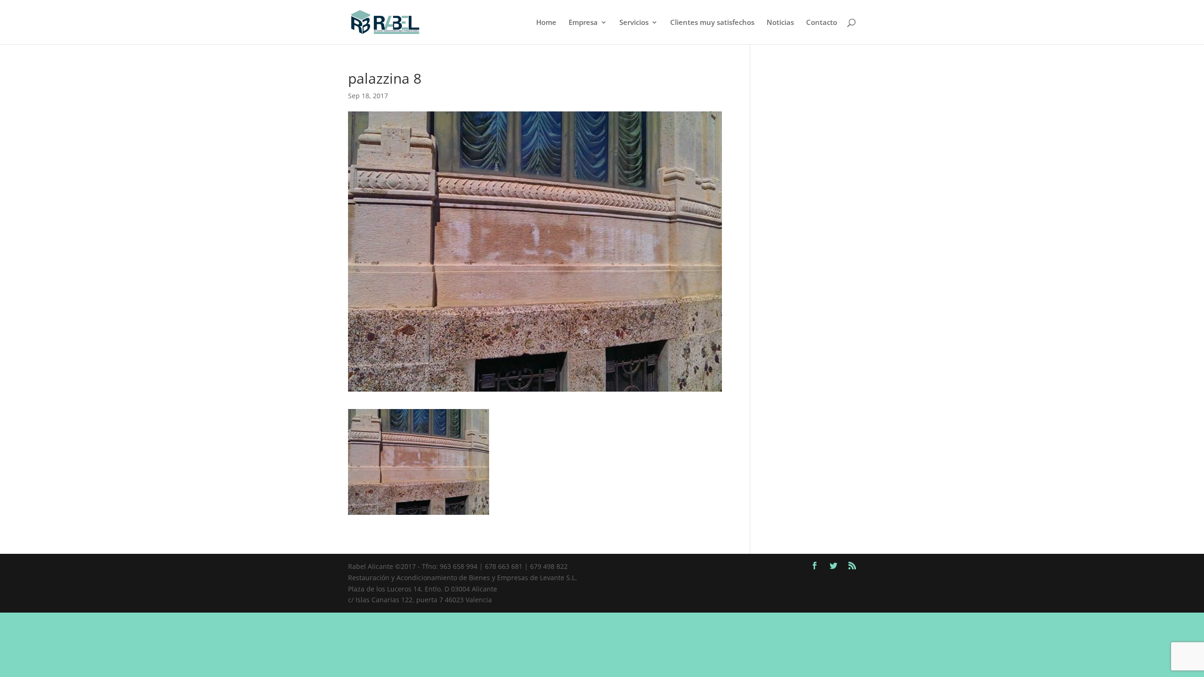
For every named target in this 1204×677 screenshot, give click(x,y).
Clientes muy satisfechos (712, 23)
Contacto (821, 23)
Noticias (780, 23)
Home (546, 23)
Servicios (634, 23)
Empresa (583, 23)
